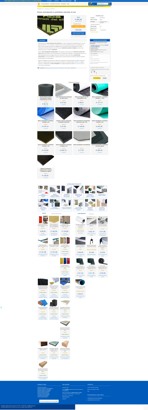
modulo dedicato (101, 6)
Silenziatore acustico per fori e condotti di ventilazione (80, 226)
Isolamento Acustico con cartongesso (44, 389)
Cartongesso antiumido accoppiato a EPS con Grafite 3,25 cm (54, 350)
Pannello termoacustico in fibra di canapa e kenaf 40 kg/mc (43, 370)
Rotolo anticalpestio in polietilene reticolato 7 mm (45, 145)
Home (43, 8)
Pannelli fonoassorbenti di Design (43, 195)
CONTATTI (56, 0)
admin (34, 407)
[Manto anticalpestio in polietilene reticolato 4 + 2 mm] (99, 89)
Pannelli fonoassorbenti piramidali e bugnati (54, 195)
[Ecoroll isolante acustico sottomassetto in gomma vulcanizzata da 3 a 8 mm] (45, 89)
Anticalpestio (47, 8)
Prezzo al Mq (78, 29)
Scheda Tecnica (94, 31)
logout (2, 408)
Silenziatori (80, 233)
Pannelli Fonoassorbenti (42, 387)
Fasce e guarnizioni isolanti (42, 396)
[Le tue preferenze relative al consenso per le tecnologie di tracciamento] (1, 307)
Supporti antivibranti (91, 254)
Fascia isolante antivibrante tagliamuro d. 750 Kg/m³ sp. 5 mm (80, 267)
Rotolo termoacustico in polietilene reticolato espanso (100, 145)
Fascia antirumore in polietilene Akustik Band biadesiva (102, 246)
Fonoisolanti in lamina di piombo (102, 195)
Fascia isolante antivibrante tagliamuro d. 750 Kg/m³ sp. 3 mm (91, 267)
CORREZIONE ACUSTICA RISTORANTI (95, 398)
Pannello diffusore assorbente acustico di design (65, 246)
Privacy (88, 389)
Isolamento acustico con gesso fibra (102, 208)
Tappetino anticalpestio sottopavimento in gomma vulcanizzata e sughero (46, 170)
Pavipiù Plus (52, 8)
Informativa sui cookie (95, 389)
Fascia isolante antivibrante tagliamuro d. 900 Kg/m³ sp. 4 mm (102, 267)
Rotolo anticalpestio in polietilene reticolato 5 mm (100, 121)
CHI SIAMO (49, 0)
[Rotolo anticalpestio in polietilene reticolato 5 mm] (99, 113)
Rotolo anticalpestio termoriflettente (81, 144)
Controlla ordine (66, 0)
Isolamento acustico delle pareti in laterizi (90, 195)
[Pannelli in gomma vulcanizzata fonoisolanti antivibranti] (63, 113)
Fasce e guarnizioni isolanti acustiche (66, 208)
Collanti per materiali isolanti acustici (78, 208)
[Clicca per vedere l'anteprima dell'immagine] (50, 25)
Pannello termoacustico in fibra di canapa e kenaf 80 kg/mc (65, 350)
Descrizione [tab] (42, 40)
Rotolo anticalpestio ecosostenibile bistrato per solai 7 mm (82, 121)
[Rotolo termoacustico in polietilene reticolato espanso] (99, 137)
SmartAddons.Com (71, 405)
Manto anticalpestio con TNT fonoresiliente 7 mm (81, 97)
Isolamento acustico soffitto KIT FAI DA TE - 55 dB (43, 246)
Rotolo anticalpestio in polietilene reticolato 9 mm (64, 145)
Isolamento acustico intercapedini (90, 208)
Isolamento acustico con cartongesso (67, 195)
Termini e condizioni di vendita (92, 387)
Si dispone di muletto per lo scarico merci (97, 67)
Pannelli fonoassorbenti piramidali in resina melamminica (54, 287)
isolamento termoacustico (64, 68)
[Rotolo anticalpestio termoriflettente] (81, 137)
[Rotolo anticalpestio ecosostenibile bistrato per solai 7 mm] (81, 113)
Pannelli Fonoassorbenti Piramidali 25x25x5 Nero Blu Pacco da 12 (65, 287)
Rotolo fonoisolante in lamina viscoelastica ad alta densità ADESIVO (54, 225)
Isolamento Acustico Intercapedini (44, 391)
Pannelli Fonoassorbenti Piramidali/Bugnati (45, 388)
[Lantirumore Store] (38, 3)
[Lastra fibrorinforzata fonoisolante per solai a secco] (63, 89)
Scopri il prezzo (65, 251)
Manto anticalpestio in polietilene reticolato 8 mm (45, 121)
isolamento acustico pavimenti (51, 68)
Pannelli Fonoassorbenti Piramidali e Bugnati (43, 296)
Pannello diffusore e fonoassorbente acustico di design (65, 267)
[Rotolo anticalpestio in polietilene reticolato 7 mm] (45, 137)
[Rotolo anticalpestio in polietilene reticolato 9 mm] (63, 137)
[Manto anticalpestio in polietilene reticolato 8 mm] (45, 113)
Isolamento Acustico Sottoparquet (44, 393)
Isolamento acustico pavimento (54, 208)
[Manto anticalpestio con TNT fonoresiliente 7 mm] (81, 89)
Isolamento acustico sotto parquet (43, 208)
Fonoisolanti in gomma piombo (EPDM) (78, 195)
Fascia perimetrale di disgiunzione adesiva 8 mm (80, 246)
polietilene (74, 68)
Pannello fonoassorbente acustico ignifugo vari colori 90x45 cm (43, 225)
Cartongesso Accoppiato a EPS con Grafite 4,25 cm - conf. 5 (65, 329)
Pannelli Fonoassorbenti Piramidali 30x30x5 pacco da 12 (54, 309)
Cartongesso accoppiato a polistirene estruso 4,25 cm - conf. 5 (65, 309)
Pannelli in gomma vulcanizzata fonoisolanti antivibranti (63, 121)
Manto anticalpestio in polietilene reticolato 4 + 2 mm (99, 97)
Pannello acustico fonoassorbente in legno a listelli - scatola (65, 225)
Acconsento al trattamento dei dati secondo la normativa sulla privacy (100, 70)
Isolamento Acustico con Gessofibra (44, 390)
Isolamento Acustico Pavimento (43, 392)
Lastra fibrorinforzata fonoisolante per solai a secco (64, 97)
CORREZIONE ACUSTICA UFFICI (94, 400)
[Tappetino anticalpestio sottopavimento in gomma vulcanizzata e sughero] (45, 161)
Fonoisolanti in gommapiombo (43, 395)
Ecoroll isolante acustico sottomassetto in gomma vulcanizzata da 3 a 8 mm (46, 98)
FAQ (88, 391)
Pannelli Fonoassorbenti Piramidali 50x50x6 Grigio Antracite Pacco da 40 (43, 287)
